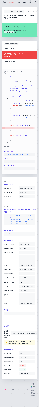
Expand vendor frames (12, 43)
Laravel (27, 389)
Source (13, 389)
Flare (34, 387)
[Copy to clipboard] (33, 154)
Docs (19, 389)
